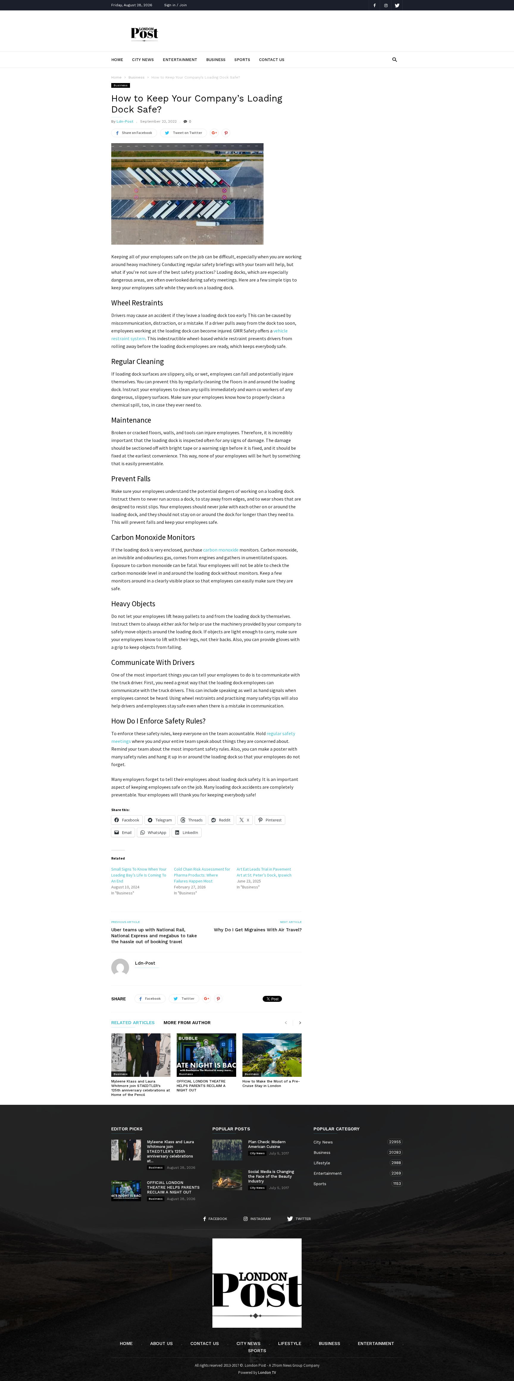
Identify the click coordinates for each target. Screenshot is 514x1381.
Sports (242, 59)
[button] (394, 59)
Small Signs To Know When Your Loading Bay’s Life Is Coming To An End (139, 875)
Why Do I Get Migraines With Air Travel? (258, 929)
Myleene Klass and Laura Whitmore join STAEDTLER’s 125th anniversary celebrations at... (170, 1151)
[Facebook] (374, 5)
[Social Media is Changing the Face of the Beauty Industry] (227, 1179)
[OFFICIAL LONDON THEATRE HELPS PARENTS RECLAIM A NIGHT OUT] (206, 1055)
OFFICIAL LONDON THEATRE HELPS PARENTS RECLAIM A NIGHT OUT (201, 1085)
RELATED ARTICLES (133, 1023)
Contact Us (271, 59)
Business (215, 59)
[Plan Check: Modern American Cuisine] (227, 1150)
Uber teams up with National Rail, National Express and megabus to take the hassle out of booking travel (154, 935)
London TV (267, 1372)
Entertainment (180, 59)
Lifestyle (352, 1162)
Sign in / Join (175, 5)
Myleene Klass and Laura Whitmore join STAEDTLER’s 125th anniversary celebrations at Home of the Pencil (140, 1088)
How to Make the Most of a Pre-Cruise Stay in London (271, 1083)
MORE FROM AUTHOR (187, 1023)
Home (117, 59)
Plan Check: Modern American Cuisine (267, 1144)
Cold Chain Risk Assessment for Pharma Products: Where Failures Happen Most (202, 875)
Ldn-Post (125, 121)
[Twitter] (397, 5)
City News (143, 59)
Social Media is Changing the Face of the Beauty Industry (271, 1176)
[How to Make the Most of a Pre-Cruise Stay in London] (272, 1055)
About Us (161, 1343)
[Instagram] (385, 5)
